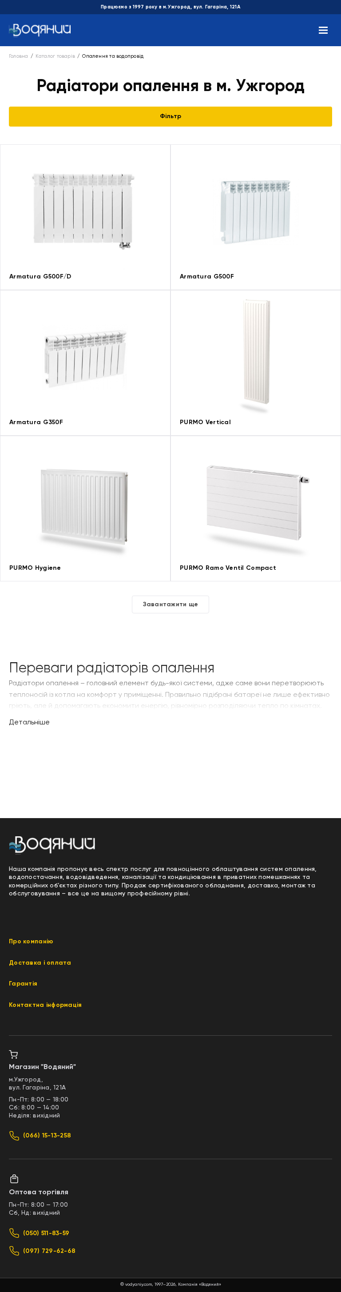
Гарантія (23, 984)
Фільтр (171, 116)
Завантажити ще (170, 604)
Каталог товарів (55, 56)
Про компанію (31, 941)
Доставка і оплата (40, 963)
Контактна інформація (45, 1005)
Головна (18, 56)
